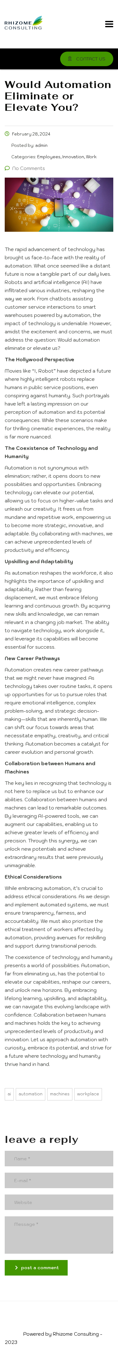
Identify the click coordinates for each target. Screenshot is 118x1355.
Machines (60, 1094)
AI (9, 1094)
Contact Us (90, 59)
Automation (30, 1094)
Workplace (88, 1094)
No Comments (28, 168)
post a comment (40, 1267)
